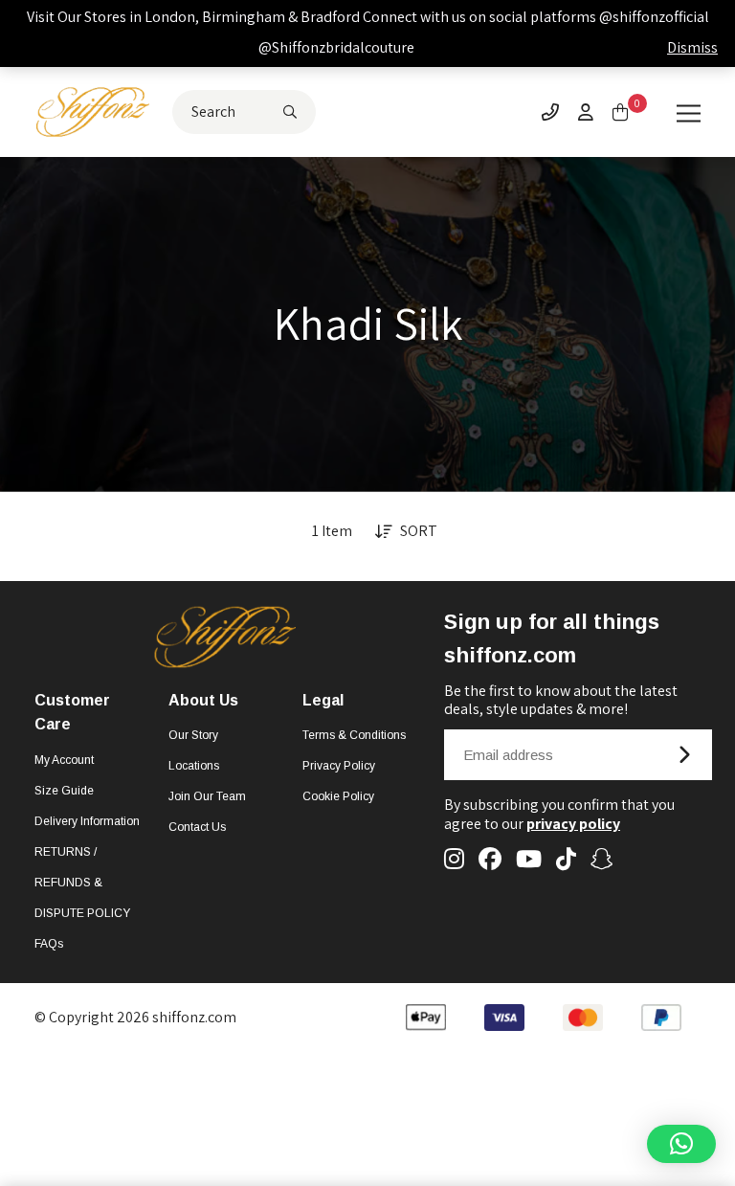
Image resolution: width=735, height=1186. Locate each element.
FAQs (48, 944)
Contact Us (197, 827)
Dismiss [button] (692, 47)
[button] (681, 1144)
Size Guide (64, 790)
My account (64, 760)
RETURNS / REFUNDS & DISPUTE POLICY (82, 882)
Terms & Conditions (354, 735)
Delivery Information (87, 821)
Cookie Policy (338, 796)
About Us (203, 700)
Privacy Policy (338, 765)
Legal (323, 700)
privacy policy (573, 824)
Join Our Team (207, 796)
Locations (193, 765)
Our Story (193, 735)
